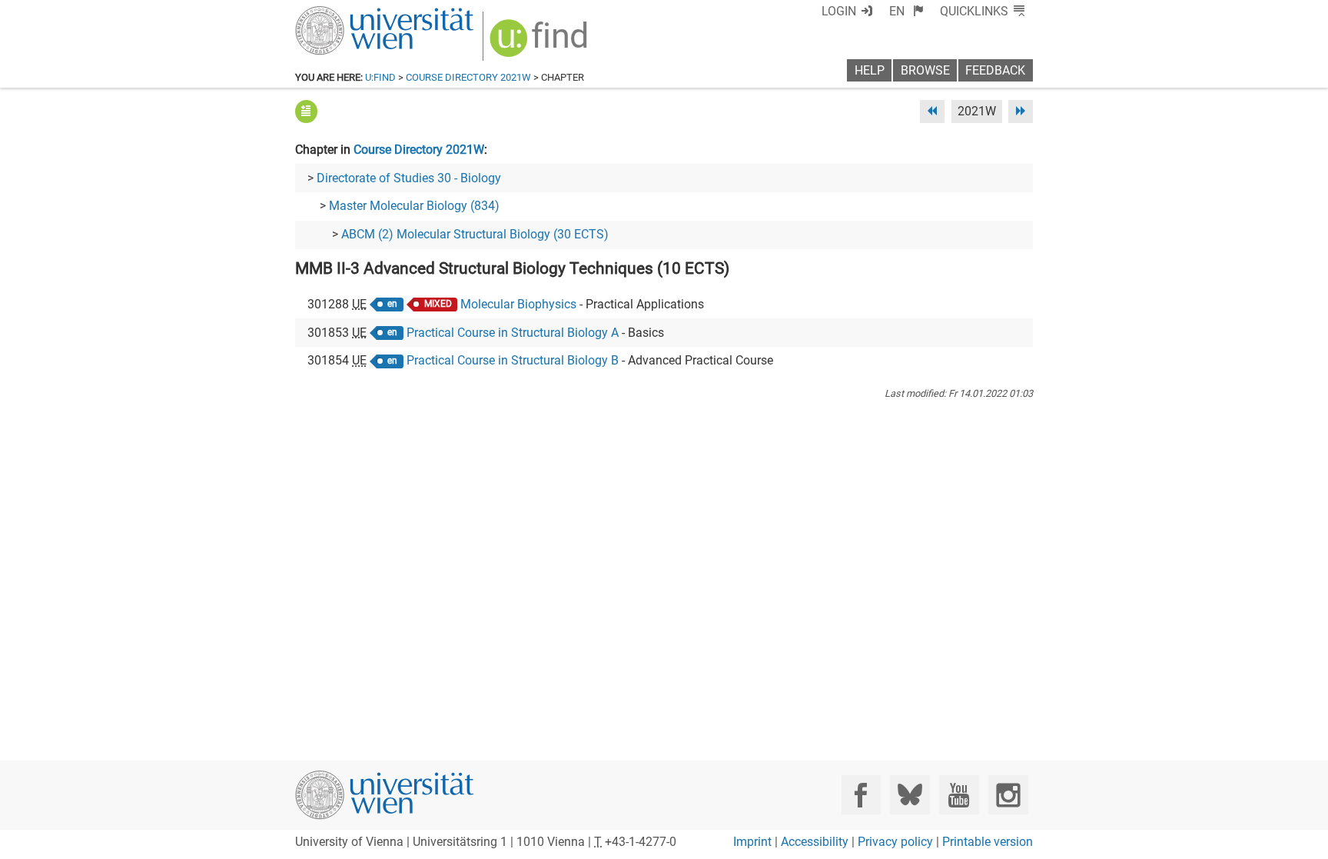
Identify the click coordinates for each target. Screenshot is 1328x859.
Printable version (987, 841)
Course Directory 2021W (468, 77)
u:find (380, 77)
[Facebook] (861, 794)
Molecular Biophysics (518, 304)
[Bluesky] (909, 794)
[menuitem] (906, 11)
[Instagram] (1008, 794)
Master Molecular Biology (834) (414, 205)
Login (839, 11)
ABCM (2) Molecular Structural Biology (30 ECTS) (475, 234)
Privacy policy (895, 841)
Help (870, 70)
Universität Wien (348, 13)
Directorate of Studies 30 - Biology (409, 178)
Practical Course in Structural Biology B (513, 360)
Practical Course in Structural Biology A (513, 332)
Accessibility (814, 841)
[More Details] (306, 111)
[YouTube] (958, 794)
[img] (540, 43)
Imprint (752, 841)
